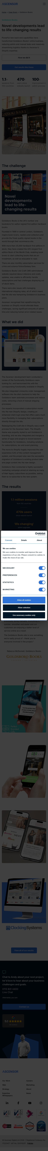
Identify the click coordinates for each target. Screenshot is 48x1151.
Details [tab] (24, 540)
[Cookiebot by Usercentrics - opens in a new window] (35, 533)
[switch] (42, 575)
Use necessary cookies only (24, 615)
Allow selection (24, 608)
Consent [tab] (8, 540)
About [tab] (39, 540)
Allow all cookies (24, 600)
